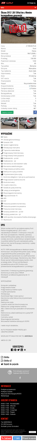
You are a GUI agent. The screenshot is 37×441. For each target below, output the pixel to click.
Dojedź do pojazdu (30, 438)
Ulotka (6, 357)
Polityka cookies (6, 392)
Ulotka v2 (8, 360)
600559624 (28, 336)
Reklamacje (5, 396)
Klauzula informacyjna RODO (11, 394)
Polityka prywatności (8, 389)
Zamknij (32, 432)
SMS (17, 438)
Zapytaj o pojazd (7, 112)
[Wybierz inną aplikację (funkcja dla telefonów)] (25, 349)
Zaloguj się (32, 3)
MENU (2, 8)
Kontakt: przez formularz (10, 426)
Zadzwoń (7, 438)
